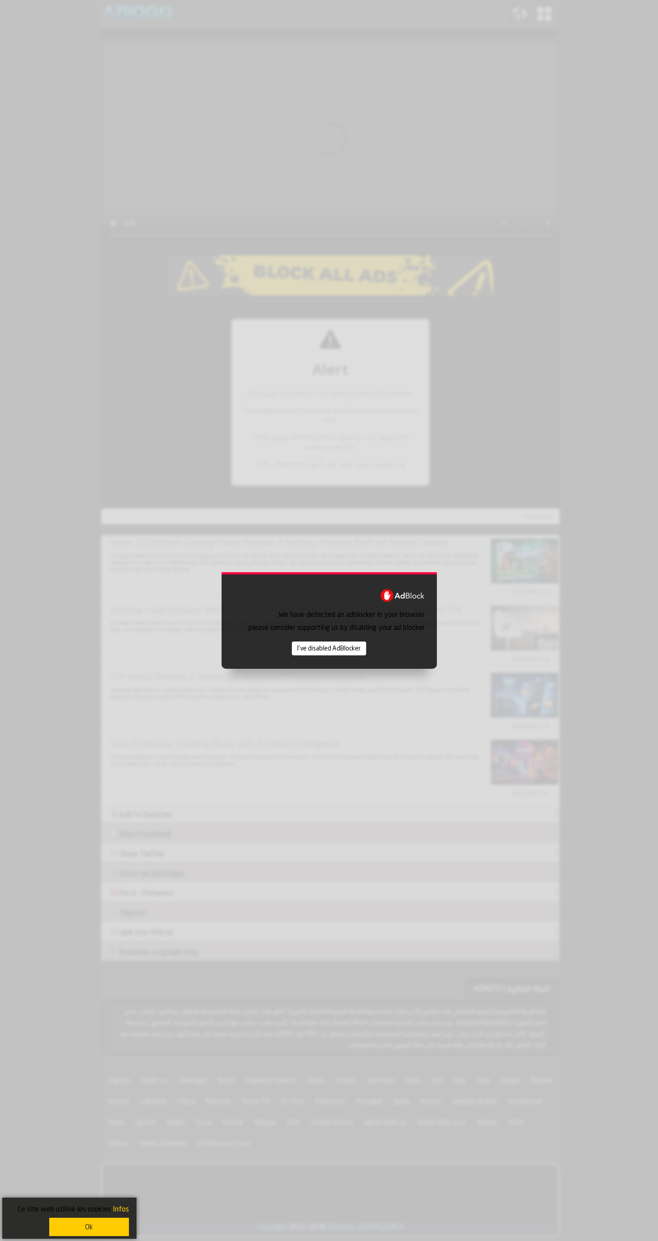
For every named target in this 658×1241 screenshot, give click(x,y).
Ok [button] (89, 1227)
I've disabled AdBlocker (329, 648)
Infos (121, 1209)
